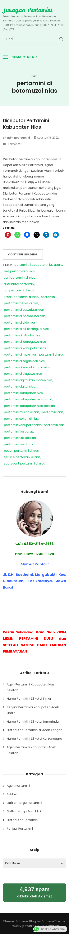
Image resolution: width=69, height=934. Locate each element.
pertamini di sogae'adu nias (24, 361)
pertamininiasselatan (20, 438)
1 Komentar (14, 144)
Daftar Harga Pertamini (24, 803)
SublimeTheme (54, 921)
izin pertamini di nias (19, 291)
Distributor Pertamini (22, 820)
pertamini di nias (51, 355)
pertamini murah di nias (21, 412)
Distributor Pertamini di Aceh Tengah (34, 730)
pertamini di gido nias (20, 323)
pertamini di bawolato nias (24, 310)
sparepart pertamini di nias (24, 464)
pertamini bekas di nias (21, 303)
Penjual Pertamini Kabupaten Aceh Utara (33, 710)
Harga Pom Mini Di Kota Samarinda (33, 721)
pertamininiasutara (18, 444)
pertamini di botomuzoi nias (24, 316)
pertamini (48, 297)
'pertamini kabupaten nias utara (38, 265)
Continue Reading (23, 254)
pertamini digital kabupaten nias (28, 380)
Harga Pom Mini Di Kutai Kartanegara (34, 738)
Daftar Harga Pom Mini (24, 811)
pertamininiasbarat (18, 432)
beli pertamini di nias (19, 271)
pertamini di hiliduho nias (22, 336)
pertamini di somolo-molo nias (27, 368)
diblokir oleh (34, 892)
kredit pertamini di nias (21, 297)
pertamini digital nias (19, 387)
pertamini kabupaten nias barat (28, 399)
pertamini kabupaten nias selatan (29, 406)
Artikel (11, 794)
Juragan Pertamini (27, 10)
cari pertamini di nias (19, 278)
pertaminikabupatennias (22, 425)
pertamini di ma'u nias (20, 355)
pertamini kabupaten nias (23, 393)
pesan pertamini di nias (21, 451)
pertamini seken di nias (21, 419)
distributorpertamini (19, 284)
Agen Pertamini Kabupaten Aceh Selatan (31, 750)
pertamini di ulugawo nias (23, 374)
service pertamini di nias (22, 457)
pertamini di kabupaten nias (25, 348)
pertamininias (54, 425)
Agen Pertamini (18, 786)
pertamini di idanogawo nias (25, 342)
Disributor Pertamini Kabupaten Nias (26, 123)
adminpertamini (18, 138)
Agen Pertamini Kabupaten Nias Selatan (30, 687)
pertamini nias (52, 412)
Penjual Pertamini (20, 828)
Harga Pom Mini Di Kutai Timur (29, 698)
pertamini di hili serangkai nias (26, 329)
